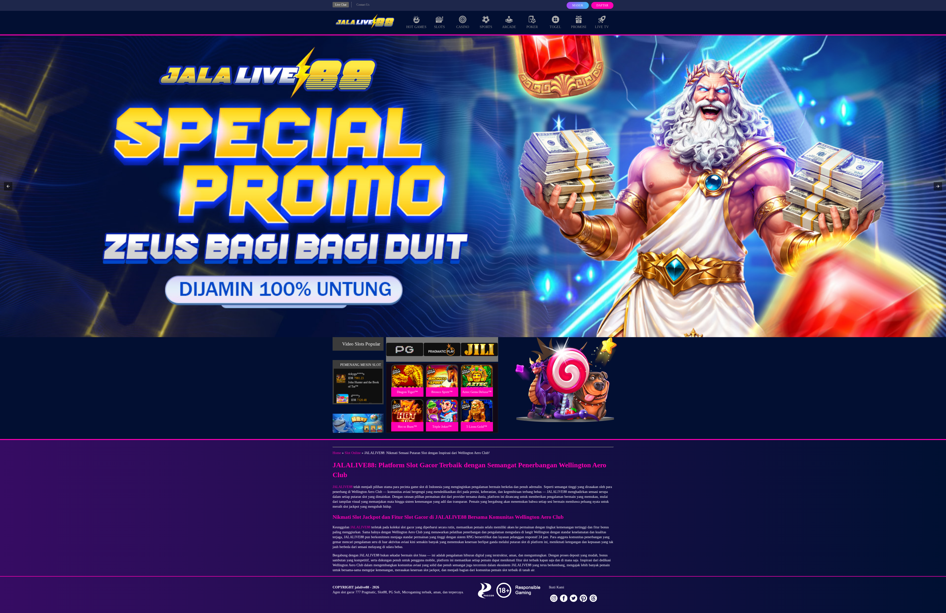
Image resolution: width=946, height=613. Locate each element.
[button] (8, 186)
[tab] (404, 349)
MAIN (407, 381)
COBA (407, 370)
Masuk (577, 5)
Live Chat (340, 4)
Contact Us (363, 4)
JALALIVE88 (343, 487)
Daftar (602, 5)
